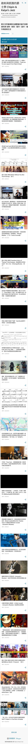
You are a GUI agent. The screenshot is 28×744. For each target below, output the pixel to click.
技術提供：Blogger (15, 738)
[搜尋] (22, 3)
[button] (25, 69)
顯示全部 (4, 42)
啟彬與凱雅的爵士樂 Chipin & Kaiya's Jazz (10, 7)
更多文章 (14, 732)
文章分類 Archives (5, 33)
